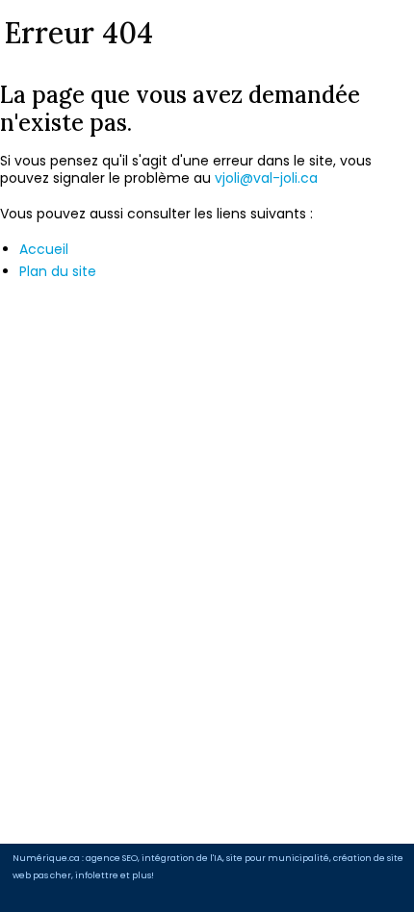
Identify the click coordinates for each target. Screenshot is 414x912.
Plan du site (57, 271)
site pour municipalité (277, 857)
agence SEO (112, 857)
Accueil (43, 249)
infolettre (96, 875)
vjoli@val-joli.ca (266, 178)
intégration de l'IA (182, 857)
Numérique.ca (46, 857)
